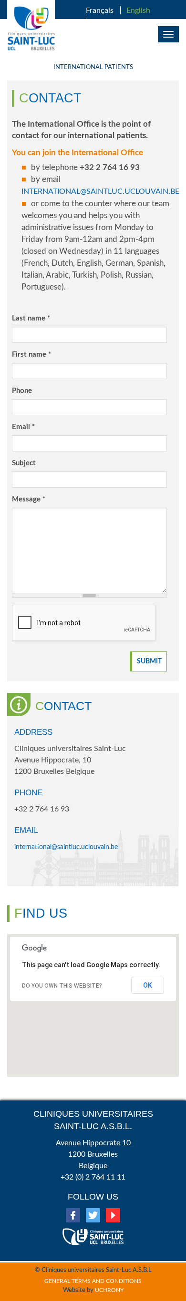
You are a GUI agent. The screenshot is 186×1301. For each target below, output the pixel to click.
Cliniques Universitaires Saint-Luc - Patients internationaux (31, 28)
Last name (31, 318)
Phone (22, 390)
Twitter (93, 1215)
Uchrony (109, 1290)
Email (23, 426)
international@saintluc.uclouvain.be (100, 191)
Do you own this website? (62, 985)
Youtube (113, 1215)
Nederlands (111, 22)
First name (31, 354)
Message (28, 499)
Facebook (73, 1215)
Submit (149, 661)
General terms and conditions (93, 1281)
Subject (24, 463)
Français (100, 10)
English (138, 10)
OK (147, 985)
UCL (93, 1233)
